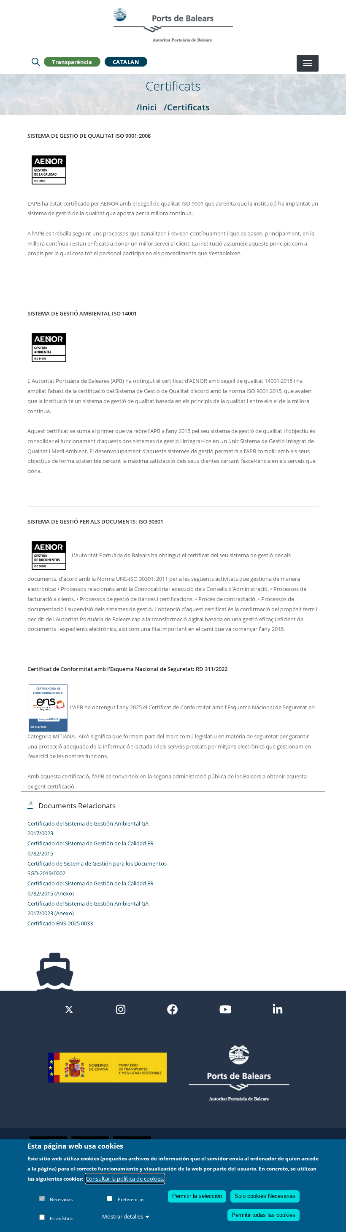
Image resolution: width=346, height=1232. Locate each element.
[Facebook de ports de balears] (172, 1009)
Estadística (61, 1218)
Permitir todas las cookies (263, 1215)
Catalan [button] (126, 61)
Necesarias (61, 1199)
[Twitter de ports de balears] (69, 1009)
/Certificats (187, 107)
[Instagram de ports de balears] (121, 1009)
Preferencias (131, 1199)
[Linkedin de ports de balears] (278, 1009)
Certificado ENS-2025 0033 (60, 923)
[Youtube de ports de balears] (225, 1009)
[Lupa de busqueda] (36, 61)
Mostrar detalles (122, 1216)
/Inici (146, 107)
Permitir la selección (197, 1196)
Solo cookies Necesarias (265, 1196)
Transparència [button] (72, 61)
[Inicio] (173, 25)
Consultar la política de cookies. (125, 1178)
